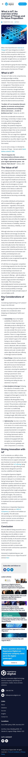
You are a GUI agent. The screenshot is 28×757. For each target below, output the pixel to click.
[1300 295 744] (2, 690)
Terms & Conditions (14, 752)
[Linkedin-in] (6, 740)
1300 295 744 (9, 690)
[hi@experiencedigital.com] (2, 695)
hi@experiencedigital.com (13, 695)
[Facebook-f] (2, 740)
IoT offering (17, 464)
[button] (2, 4)
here (7, 558)
